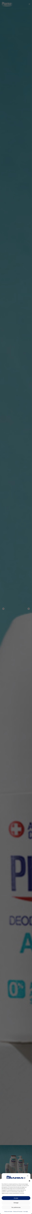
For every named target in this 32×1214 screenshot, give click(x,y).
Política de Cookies (8, 1211)
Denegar (16, 1202)
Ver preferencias (16, 1207)
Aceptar (16, 1198)
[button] (29, 1181)
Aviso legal (25, 1211)
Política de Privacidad (17, 1211)
